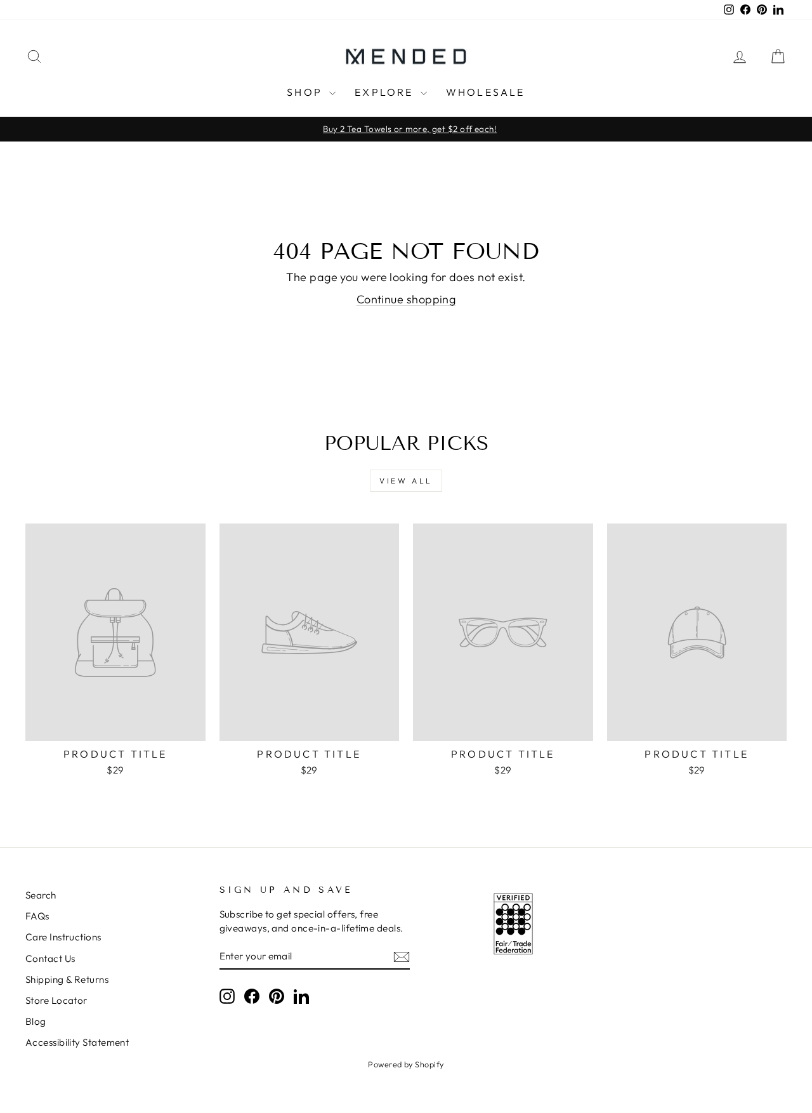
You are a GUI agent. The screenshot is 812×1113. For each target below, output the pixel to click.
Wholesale (485, 92)
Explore (386, 92)
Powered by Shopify (405, 1064)
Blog (35, 1021)
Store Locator (56, 1000)
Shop (306, 92)
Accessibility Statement (77, 1042)
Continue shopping (406, 299)
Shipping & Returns (66, 979)
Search (40, 895)
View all (406, 480)
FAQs (37, 916)
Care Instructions (63, 937)
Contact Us (50, 958)
